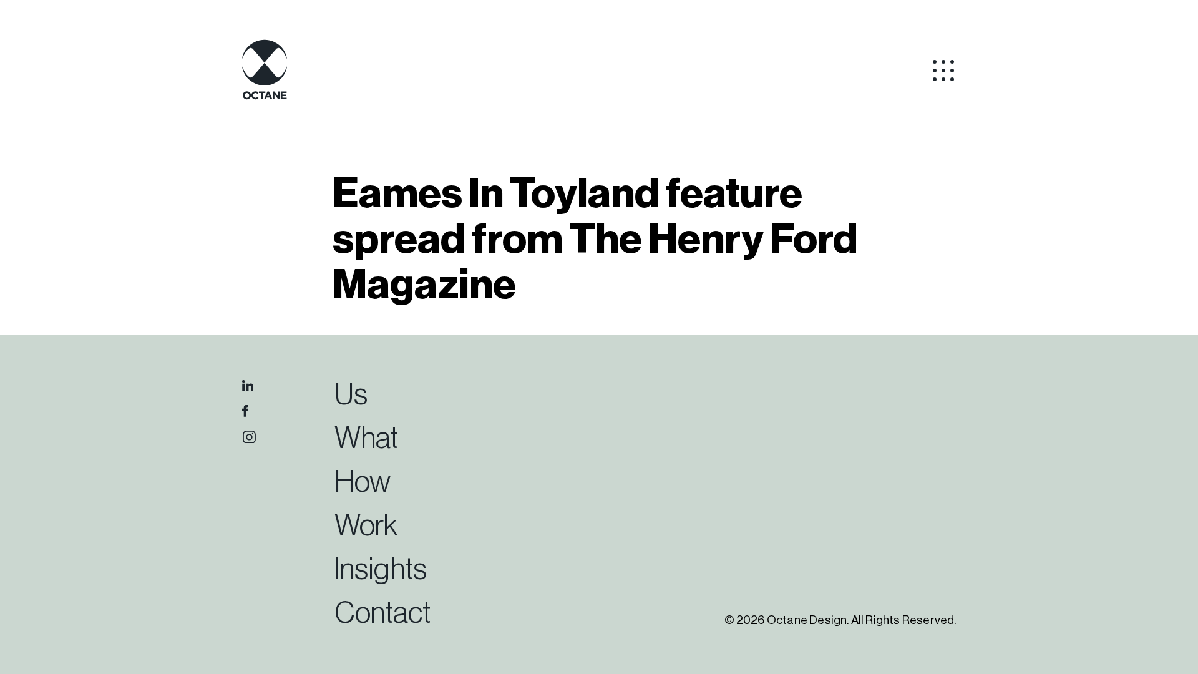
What (366, 439)
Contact (382, 613)
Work (365, 526)
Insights (380, 570)
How (362, 482)
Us (351, 395)
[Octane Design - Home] (264, 97)
